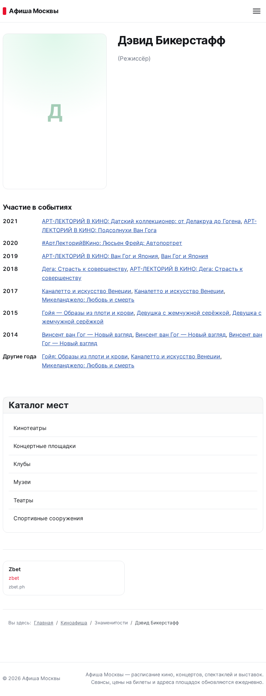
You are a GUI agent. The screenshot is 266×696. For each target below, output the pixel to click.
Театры (23, 500)
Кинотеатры (30, 427)
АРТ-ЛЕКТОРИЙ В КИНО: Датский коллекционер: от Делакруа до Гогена (141, 221)
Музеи (22, 481)
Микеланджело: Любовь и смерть (88, 299)
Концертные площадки (45, 445)
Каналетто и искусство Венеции (86, 290)
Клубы (22, 463)
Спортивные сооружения (48, 518)
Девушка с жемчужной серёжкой (183, 312)
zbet (14, 578)
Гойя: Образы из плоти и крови (85, 356)
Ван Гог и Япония (184, 256)
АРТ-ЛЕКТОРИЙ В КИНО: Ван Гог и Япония (100, 256)
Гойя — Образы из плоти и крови (88, 312)
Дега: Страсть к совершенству (84, 268)
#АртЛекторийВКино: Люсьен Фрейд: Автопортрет (112, 242)
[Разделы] (256, 11)
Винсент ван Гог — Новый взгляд (87, 334)
